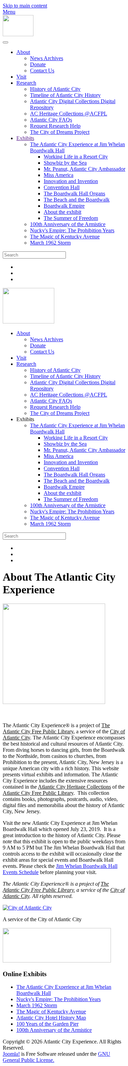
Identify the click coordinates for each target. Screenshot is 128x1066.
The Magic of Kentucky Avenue (65, 236)
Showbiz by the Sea (65, 163)
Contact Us (42, 70)
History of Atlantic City (55, 89)
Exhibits (25, 138)
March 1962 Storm (50, 243)
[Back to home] (18, 34)
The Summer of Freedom (71, 218)
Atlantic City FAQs (51, 120)
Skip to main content (25, 6)
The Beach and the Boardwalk (77, 200)
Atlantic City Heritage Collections (74, 787)
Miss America (58, 175)
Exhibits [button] (25, 419)
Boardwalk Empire (64, 206)
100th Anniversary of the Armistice (67, 224)
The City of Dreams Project (59, 132)
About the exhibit (62, 212)
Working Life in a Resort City (76, 157)
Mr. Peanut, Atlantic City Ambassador (84, 169)
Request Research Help (55, 126)
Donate (38, 64)
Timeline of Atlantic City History (65, 95)
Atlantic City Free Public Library (38, 793)
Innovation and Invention (71, 181)
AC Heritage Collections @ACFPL (68, 113)
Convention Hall (62, 187)
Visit (21, 77)
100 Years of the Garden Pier (47, 1024)
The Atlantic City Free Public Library (56, 728)
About (23, 52)
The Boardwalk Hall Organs (74, 193)
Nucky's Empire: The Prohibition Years (72, 230)
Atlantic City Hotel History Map (51, 1018)
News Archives (46, 58)
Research (26, 83)
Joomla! (11, 1054)
